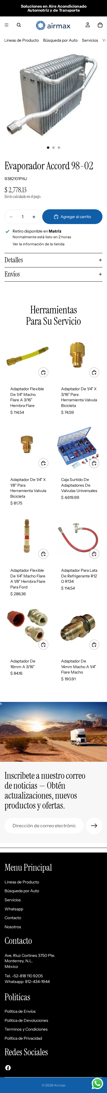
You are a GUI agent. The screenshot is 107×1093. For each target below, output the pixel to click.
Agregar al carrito (75, 216)
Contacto (13, 917)
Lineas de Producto (21, 40)
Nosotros (13, 926)
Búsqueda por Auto (60, 40)
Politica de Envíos (20, 1011)
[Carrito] (100, 25)
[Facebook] (8, 1067)
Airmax (60, 1085)
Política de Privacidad (23, 1038)
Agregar (48, 372)
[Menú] (6, 24)
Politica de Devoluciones (26, 1020)
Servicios (90, 40)
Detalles (14, 260)
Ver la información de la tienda (38, 244)
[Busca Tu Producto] (19, 25)
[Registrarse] (94, 826)
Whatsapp (14, 908)
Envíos (12, 274)
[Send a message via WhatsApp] (97, 1083)
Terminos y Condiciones (26, 1029)
